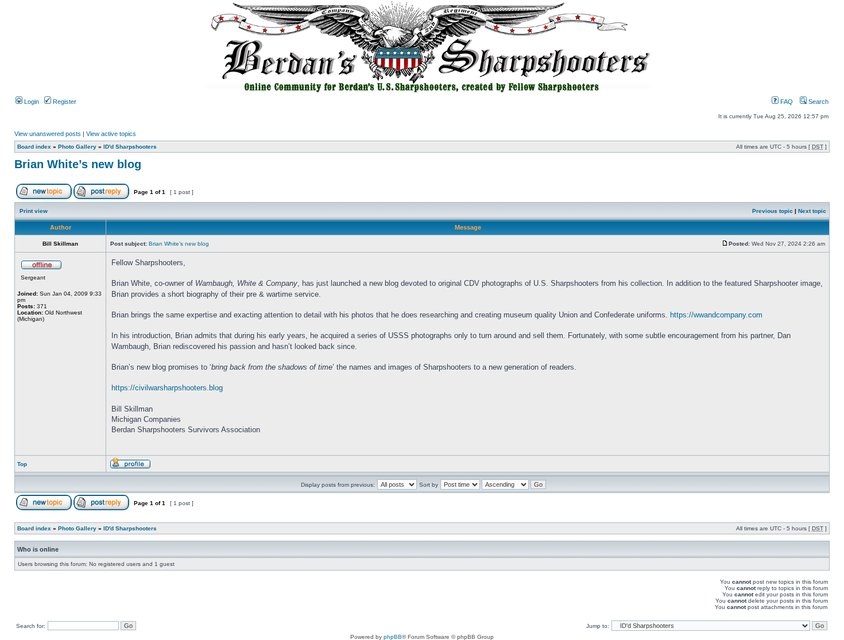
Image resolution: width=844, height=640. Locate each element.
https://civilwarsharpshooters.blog (167, 387)
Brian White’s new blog (77, 164)
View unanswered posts (47, 133)
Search (817, 101)
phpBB (393, 637)
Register (63, 101)
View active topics (111, 133)
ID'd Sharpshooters (130, 146)
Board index (34, 146)
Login (30, 101)
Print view (34, 211)
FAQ (786, 101)
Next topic (812, 211)
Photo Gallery (77, 146)
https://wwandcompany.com (716, 315)
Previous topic (772, 211)
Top (22, 464)
